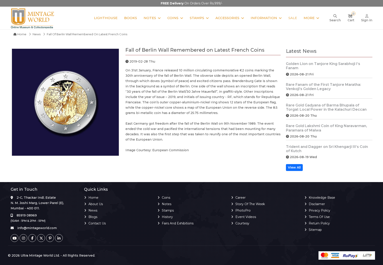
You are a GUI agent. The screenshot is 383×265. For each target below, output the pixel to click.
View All (294, 167)
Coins (172, 18)
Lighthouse (105, 18)
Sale (292, 18)
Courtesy (242, 223)
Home (21, 34)
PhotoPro (243, 210)
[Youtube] (14, 238)
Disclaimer (317, 204)
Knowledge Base (322, 198)
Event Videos (245, 217)
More (309, 18)
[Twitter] (41, 238)
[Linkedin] (59, 238)
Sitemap (315, 230)
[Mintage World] (33, 18)
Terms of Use (319, 217)
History (167, 217)
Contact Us (97, 223)
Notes (150, 18)
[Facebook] (32, 238)
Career (240, 198)
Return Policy (319, 223)
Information (264, 18)
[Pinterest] (50, 238)
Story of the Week (250, 204)
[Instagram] (23, 238)
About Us (95, 204)
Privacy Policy (319, 210)
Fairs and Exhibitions (177, 223)
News (37, 34)
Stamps (197, 18)
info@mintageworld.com (37, 228)
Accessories (227, 18)
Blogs (92, 217)
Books (130, 18)
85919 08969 (27, 215)
